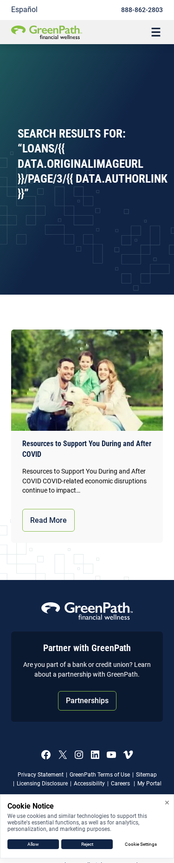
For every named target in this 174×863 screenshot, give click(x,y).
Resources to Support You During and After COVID (86, 449)
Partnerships (87, 700)
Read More (48, 520)
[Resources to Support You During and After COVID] (87, 380)
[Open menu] (156, 32)
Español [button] (24, 9)
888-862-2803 (142, 9)
